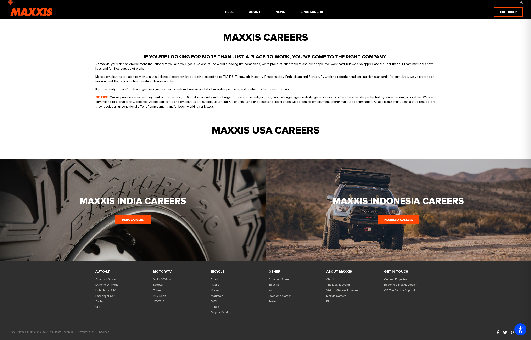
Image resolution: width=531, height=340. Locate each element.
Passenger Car (104, 296)
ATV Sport (159, 296)
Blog (329, 301)
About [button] (254, 12)
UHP (98, 307)
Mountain (217, 296)
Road (214, 279)
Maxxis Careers (336, 296)
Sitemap (104, 332)
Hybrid (215, 285)
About (330, 279)
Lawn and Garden (280, 296)
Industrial (274, 285)
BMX (214, 301)
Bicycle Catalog (221, 312)
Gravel (215, 290)
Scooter (158, 285)
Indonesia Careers (398, 220)
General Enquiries (395, 279)
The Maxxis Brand (338, 285)
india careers (133, 220)
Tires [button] (229, 12)
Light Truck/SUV (105, 290)
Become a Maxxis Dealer (400, 285)
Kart (271, 290)
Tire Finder (508, 12)
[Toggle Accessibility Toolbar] (520, 329)
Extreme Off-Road (106, 285)
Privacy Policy (86, 332)
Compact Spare (105, 279)
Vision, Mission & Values (342, 290)
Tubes (157, 290)
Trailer (99, 301)
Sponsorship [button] (312, 12)
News (280, 12)
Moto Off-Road (163, 279)
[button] (521, 2)
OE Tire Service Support (399, 290)
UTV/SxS (158, 301)
